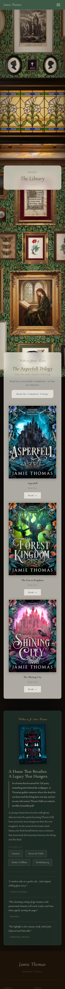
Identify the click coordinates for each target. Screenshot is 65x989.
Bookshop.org (42, 862)
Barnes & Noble (36, 853)
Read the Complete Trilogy (32, 394)
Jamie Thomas (13, 5)
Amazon (16, 853)
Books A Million (19, 862)
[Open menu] (58, 5)
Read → (32, 495)
